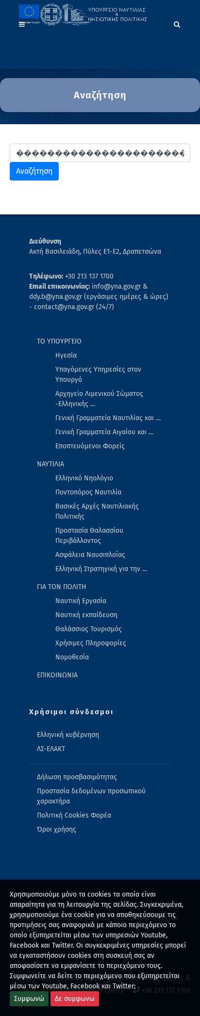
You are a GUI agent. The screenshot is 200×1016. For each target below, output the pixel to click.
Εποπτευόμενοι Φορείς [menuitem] (90, 446)
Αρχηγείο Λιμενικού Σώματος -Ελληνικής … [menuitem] (99, 399)
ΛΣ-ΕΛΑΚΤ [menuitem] (51, 749)
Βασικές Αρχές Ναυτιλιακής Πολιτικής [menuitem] (97, 511)
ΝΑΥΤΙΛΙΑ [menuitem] (50, 464)
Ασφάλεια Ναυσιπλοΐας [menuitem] (90, 555)
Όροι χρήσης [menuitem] (56, 829)
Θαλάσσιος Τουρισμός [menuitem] (88, 629)
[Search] (177, 22)
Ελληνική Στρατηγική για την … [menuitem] (101, 569)
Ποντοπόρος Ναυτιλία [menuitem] (88, 492)
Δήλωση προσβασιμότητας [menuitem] (77, 777)
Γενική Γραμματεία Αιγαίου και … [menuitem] (104, 432)
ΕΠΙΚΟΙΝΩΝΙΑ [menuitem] (57, 675)
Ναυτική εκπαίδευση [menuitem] (86, 615)
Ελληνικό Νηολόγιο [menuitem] (84, 478)
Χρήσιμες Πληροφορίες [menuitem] (90, 643)
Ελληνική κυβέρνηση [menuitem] (68, 735)
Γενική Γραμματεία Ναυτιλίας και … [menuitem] (108, 418)
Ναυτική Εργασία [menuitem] (80, 601)
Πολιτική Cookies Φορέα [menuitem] (74, 815)
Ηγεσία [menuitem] (66, 355)
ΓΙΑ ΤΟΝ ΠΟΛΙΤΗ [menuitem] (61, 587)
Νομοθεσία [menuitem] (72, 657)
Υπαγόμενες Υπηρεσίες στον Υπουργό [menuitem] (98, 374)
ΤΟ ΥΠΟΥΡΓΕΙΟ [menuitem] (59, 341)
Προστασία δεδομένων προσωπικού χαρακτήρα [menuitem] (91, 796)
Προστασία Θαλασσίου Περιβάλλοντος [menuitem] (89, 535)
